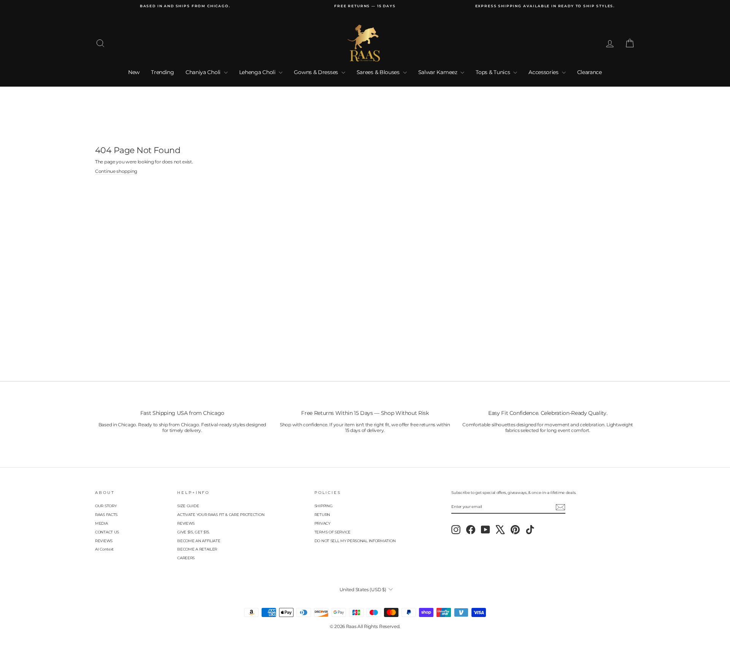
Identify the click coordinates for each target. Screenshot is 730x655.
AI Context (104, 549)
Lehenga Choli (258, 72)
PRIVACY (322, 523)
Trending (162, 72)
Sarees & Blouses (379, 72)
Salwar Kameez (438, 72)
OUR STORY (105, 505)
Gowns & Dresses (316, 72)
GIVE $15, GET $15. (193, 532)
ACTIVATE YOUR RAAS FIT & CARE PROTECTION (220, 514)
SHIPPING (323, 505)
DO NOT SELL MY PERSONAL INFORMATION (355, 540)
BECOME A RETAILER (197, 549)
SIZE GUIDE (188, 505)
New (134, 72)
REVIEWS (104, 540)
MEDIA (101, 523)
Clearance (589, 72)
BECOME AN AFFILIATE (198, 540)
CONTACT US (107, 532)
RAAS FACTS (106, 514)
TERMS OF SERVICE (332, 532)
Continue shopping (116, 171)
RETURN (322, 514)
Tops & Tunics (493, 72)
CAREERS (186, 557)
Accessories (544, 72)
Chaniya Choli (204, 72)
